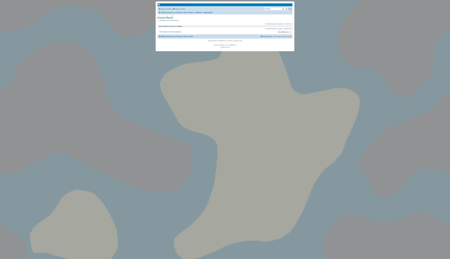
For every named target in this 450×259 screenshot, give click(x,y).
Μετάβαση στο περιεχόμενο (49, 13)
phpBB (221, 40)
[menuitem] (179, 9)
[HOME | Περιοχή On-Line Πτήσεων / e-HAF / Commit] (168, 14)
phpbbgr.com (232, 45)
